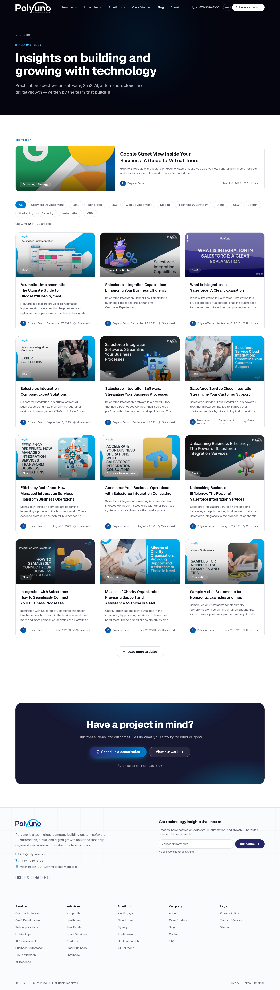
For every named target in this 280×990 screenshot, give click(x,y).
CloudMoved (126, 920)
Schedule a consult (248, 7)
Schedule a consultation (120, 752)
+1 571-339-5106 (207, 7)
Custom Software (27, 913)
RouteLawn (125, 934)
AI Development (25, 941)
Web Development (139, 205)
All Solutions (126, 948)
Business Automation (29, 948)
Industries (91, 7)
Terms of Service (231, 920)
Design (252, 205)
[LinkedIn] (19, 877)
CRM (90, 213)
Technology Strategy (193, 205)
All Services (23, 962)
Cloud (220, 205)
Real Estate (74, 927)
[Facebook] (37, 877)
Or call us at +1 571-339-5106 (142, 766)
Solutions (115, 7)
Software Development (47, 205)
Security (47, 213)
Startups (72, 941)
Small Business (77, 948)
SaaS (75, 205)
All (21, 205)
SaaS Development (28, 920)
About (174, 7)
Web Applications (26, 927)
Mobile (165, 205)
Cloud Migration (25, 955)
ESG (114, 205)
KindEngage (125, 913)
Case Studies (141, 7)
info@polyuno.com (32, 854)
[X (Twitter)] (28, 877)
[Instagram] (46, 877)
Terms (247, 983)
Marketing (26, 213)
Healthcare (74, 920)
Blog (160, 7)
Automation (70, 213)
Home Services (77, 934)
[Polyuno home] (33, 7)
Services (67, 7)
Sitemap (225, 927)
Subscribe (247, 844)
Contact (174, 934)
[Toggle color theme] (227, 7)
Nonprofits (95, 205)
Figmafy (123, 927)
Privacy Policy (229, 913)
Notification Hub (128, 941)
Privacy (235, 983)
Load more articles (142, 651)
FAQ (171, 941)
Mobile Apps (23, 934)
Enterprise (73, 955)
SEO (236, 205)
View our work (167, 752)
